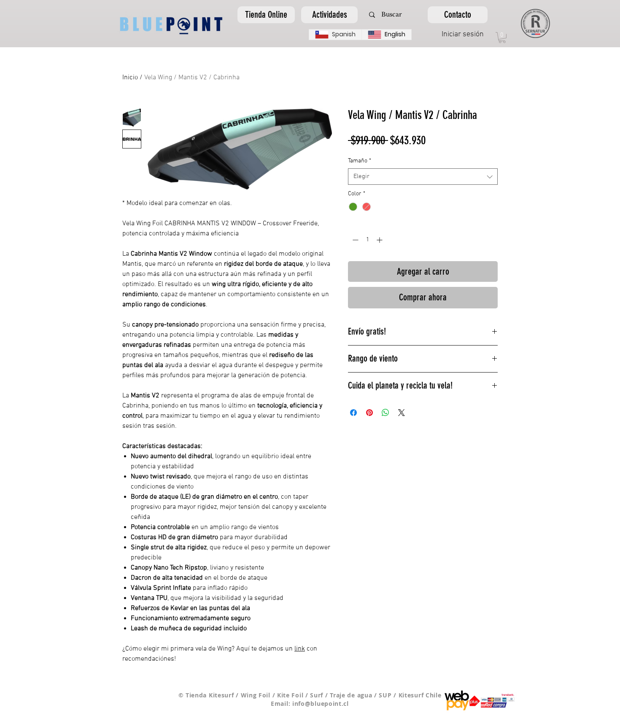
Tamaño (359, 161)
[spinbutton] (367, 239)
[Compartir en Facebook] (353, 413)
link (299, 649)
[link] (502, 37)
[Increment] (380, 239)
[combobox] (423, 176)
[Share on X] (401, 413)
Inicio (130, 77)
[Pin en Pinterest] (369, 413)
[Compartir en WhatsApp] (385, 413)
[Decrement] (354, 239)
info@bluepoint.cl (320, 703)
